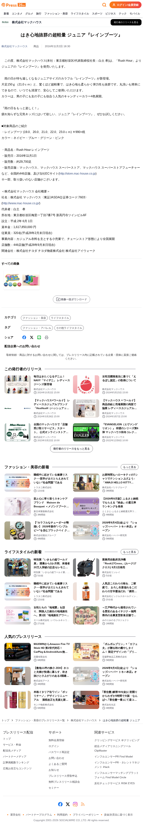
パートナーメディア (14, 756)
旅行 (38, 13)
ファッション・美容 (56, 13)
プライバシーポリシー (86, 814)
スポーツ (97, 13)
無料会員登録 (56, 740)
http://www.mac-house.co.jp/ (20, 203)
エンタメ (17, 13)
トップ (5, 720)
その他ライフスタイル (69, 327)
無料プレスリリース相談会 (64, 781)
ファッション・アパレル (37, 327)
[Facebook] (24, 337)
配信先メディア (12, 750)
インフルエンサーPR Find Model (113, 756)
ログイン (54, 746)
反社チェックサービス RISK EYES (114, 783)
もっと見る (129, 467)
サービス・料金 (12, 744)
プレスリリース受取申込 (63, 775)
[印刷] (46, 337)
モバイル (135, 13)
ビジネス (110, 13)
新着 (6, 13)
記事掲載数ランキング (16, 762)
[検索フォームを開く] (104, 5)
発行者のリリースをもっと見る (71, 448)
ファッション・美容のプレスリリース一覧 (40, 720)
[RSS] (82, 804)
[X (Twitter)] (32, 337)
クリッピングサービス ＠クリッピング (116, 740)
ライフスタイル (80, 13)
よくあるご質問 (58, 763)
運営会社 (15, 814)
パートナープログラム (39, 814)
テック (123, 13)
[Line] (39, 337)
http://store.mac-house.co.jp (77, 173)
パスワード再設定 (59, 752)
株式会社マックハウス (14, 46)
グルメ (29, 13)
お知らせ (54, 769)
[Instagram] (75, 804)
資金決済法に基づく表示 (118, 814)
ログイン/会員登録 (128, 4)
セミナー (54, 787)
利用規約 (62, 814)
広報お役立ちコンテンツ (17, 768)
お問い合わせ (56, 758)
